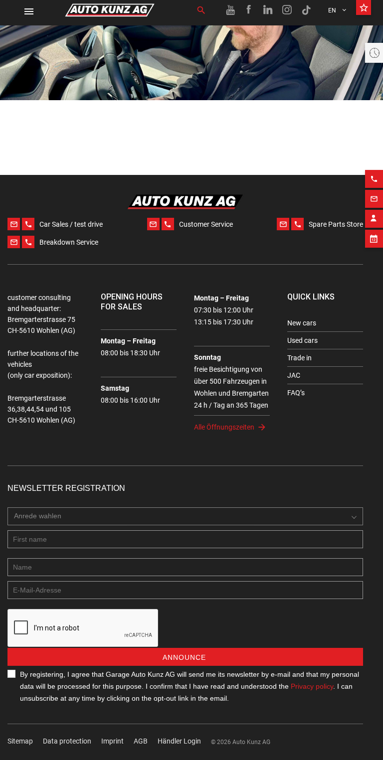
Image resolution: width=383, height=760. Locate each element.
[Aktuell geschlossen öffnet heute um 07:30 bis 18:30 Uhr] (374, 53)
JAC (293, 375)
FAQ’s (296, 393)
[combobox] (185, 516)
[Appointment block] (374, 239)
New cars (301, 323)
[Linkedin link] (268, 10)
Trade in (299, 358)
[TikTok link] (306, 10)
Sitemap (20, 741)
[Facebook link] (249, 10)
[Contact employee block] (374, 219)
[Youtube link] (230, 10)
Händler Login (179, 741)
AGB (141, 741)
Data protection (67, 741)
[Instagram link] (287, 10)
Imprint (112, 741)
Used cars (302, 340)
